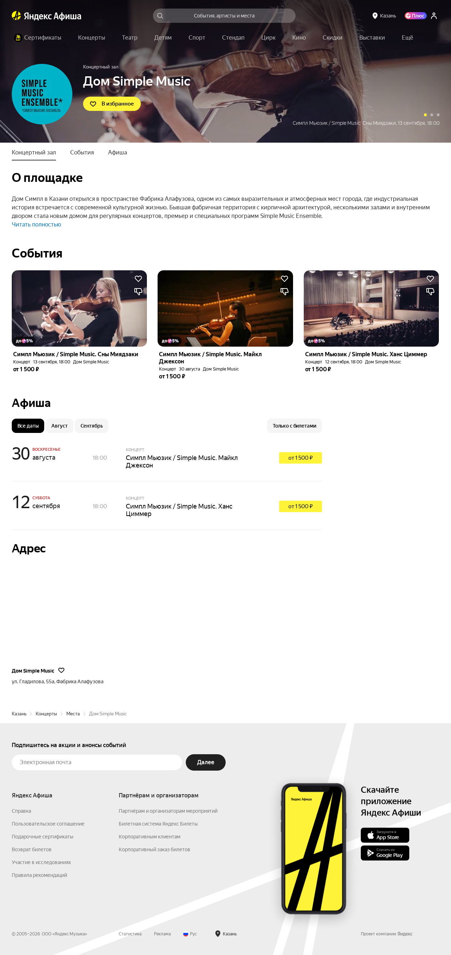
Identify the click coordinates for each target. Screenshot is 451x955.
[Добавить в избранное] (138, 279)
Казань (19, 713)
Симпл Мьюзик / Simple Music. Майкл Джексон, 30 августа (373, 123)
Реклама (162, 933)
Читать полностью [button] (36, 224)
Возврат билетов (32, 849)
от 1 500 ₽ (300, 458)
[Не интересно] (138, 291)
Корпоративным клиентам (149, 836)
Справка (21, 811)
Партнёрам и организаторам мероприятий (168, 811)
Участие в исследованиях (41, 862)
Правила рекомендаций (39, 875)
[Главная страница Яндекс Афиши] (16, 15)
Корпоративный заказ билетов (154, 849)
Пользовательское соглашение (48, 824)
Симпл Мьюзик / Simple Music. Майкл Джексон (182, 461)
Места (73, 713)
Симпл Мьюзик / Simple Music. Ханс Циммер (179, 509)
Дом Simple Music (91, 361)
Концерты (46, 713)
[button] (407, 37)
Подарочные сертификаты (42, 836)
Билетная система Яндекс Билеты (158, 824)
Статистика (130, 933)
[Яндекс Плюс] (416, 15)
